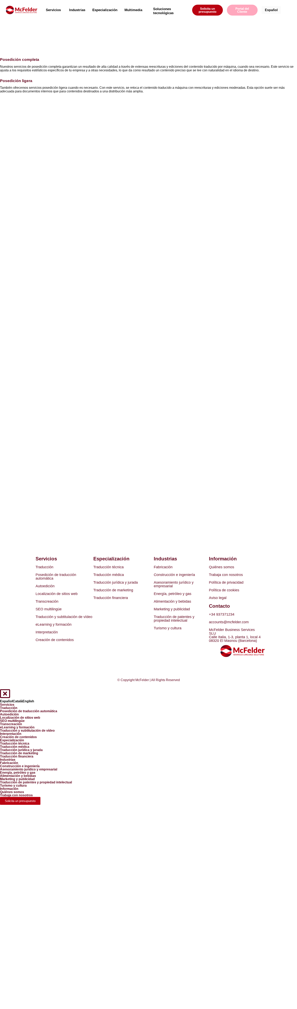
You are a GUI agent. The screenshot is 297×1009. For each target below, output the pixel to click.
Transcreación (47, 601)
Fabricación (163, 567)
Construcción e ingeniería (174, 575)
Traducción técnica (108, 567)
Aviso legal (217, 598)
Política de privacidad (226, 582)
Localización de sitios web (57, 594)
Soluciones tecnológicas (163, 11)
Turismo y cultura (167, 628)
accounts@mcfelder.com (229, 622)
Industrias (77, 10)
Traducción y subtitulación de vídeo (64, 617)
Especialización (104, 10)
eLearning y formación (54, 624)
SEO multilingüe (49, 609)
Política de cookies (224, 590)
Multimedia (133, 10)
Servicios (53, 10)
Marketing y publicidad (172, 609)
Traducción (44, 567)
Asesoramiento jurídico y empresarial (174, 584)
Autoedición (45, 586)
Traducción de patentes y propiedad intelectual (174, 618)
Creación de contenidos (55, 640)
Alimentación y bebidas (172, 601)
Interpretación (47, 632)
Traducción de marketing (113, 590)
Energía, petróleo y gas (172, 594)
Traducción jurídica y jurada (115, 582)
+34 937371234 (221, 614)
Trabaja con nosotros (226, 575)
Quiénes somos (221, 567)
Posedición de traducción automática (56, 576)
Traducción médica (108, 575)
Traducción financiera (110, 598)
